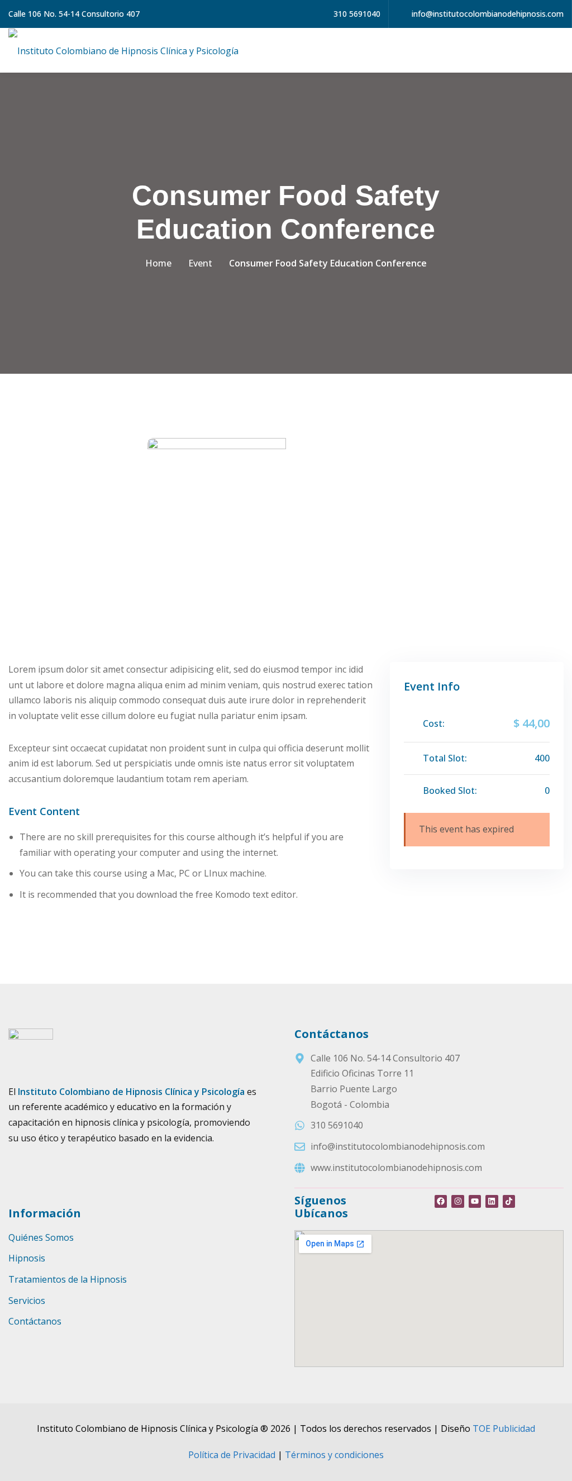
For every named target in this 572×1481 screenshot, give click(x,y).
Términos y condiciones (334, 1455)
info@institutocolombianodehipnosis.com (486, 13)
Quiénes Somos (41, 1237)
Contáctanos (34, 1321)
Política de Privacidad (231, 1455)
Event (200, 263)
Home (158, 263)
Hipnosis (26, 1258)
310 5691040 (355, 13)
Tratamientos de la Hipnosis (67, 1279)
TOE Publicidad (504, 1428)
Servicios (26, 1300)
